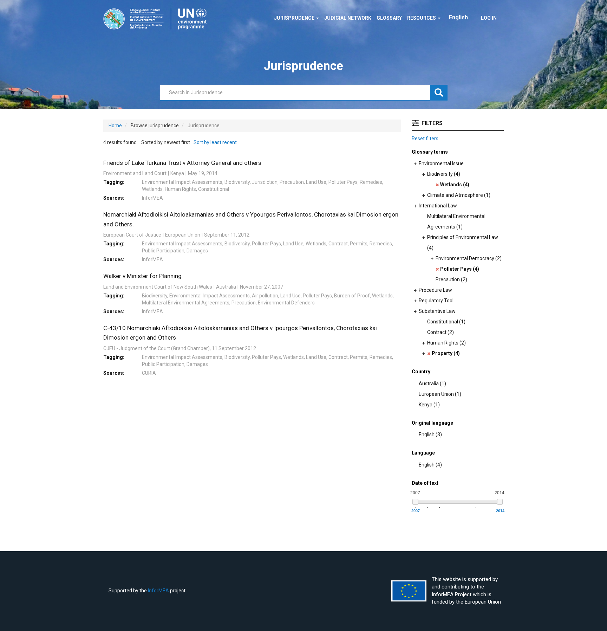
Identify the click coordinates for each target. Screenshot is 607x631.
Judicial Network (347, 18)
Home (115, 125)
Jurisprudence (294, 18)
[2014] (500, 502)
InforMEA (158, 590)
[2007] (415, 502)
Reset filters (425, 138)
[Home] (157, 19)
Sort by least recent (215, 142)
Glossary (389, 18)
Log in (489, 18)
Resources (422, 18)
